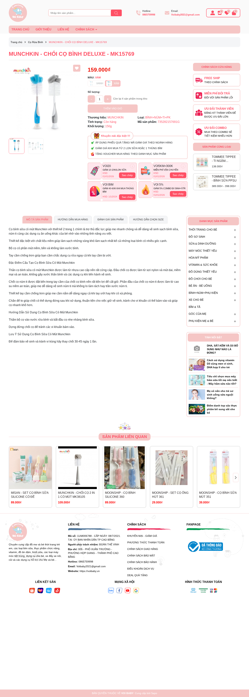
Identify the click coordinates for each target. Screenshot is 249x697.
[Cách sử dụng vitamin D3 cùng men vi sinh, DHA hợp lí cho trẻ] (197, 364)
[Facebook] (119, 590)
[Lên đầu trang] (241, 675)
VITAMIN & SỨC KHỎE (203, 264)
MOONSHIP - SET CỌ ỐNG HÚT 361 (170, 494)
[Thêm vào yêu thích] (76, 68)
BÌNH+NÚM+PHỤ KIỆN (203, 292)
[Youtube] (128, 590)
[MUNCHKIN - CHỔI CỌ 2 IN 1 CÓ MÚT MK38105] (77, 467)
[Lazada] (40, 590)
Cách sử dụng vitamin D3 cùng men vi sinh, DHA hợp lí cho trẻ (220, 364)
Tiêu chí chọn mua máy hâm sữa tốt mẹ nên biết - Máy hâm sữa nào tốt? (222, 380)
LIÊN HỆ (63, 29)
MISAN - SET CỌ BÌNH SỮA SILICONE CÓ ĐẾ (29, 494)
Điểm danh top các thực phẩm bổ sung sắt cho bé (222, 409)
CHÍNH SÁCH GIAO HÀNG (142, 549)
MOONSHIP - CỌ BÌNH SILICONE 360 (120, 494)
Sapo (154, 693)
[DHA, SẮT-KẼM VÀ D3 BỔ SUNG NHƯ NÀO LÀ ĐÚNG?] (197, 348)
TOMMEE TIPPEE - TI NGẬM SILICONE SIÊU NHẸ (224, 159)
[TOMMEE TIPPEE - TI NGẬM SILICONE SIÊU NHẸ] (202, 162)
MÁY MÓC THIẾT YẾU (203, 250)
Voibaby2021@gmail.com (185, 14)
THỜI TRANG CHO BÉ (203, 229)
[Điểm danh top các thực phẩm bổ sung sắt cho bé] (197, 408)
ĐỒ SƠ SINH (197, 236)
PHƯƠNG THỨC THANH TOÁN (145, 542)
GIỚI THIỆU (43, 29)
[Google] (136, 590)
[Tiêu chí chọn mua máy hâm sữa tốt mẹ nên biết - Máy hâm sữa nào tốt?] (197, 379)
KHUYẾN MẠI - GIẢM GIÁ (142, 535)
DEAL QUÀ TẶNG (137, 575)
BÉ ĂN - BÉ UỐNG (200, 285)
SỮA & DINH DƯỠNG (202, 243)
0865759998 (148, 14)
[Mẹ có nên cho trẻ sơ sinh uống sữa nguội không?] (197, 394)
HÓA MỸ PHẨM (198, 257)
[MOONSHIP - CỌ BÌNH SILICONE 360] (124, 467)
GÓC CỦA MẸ (197, 313)
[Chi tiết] (132, 166)
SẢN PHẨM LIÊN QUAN (124, 436)
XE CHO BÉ (196, 299)
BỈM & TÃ (194, 306)
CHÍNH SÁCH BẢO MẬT (141, 555)
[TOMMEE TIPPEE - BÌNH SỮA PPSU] (202, 182)
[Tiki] (49, 590)
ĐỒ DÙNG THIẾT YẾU (203, 271)
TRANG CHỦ (20, 29)
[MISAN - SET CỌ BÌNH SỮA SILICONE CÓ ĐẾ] (30, 467)
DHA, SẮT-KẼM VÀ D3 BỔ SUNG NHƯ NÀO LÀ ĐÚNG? (222, 349)
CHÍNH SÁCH (85, 29)
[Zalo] (111, 590)
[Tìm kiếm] (116, 13)
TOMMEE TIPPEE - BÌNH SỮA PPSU (224, 178)
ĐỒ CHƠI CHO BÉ (200, 278)
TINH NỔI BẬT (213, 337)
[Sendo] (57, 590)
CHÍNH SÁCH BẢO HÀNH (142, 562)
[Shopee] (32, 590)
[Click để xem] (45, 99)
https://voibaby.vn (90, 571)
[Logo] (18, 12)
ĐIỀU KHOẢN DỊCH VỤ (140, 568)
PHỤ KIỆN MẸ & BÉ (201, 320)
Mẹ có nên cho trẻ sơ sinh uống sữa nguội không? (220, 395)
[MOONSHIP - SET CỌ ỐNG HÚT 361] (171, 467)
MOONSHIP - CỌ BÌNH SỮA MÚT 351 (218, 494)
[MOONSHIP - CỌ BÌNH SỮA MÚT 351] (218, 467)
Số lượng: (94, 91)
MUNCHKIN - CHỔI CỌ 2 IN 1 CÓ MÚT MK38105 (76, 494)
